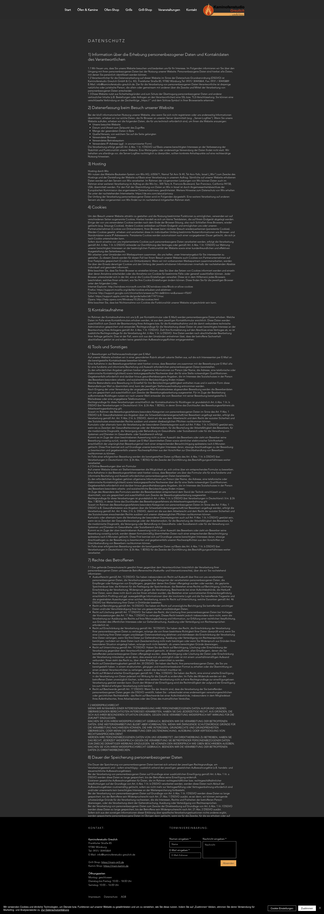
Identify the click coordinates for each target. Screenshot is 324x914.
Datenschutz (110, 896)
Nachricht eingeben (214, 839)
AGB (123, 896)
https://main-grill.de (112, 862)
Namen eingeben (179, 839)
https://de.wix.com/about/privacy (154, 193)
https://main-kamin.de (115, 865)
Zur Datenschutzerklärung (55, 909)
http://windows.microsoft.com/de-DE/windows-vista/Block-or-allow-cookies (150, 286)
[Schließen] (320, 908)
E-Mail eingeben (178, 850)
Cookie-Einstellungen (282, 908)
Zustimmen (307, 908)
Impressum (94, 896)
